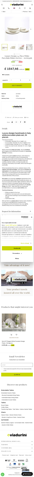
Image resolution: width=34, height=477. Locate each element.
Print (27, 117)
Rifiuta (17, 258)
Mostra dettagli (25, 243)
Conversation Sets (19, 422)
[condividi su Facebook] (21, 122)
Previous (25, 11)
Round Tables (4, 405)
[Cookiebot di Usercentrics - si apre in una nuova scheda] (21, 217)
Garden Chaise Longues (7, 422)
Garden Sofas (28, 422)
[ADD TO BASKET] (11, 334)
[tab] (17, 129)
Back (4, 11)
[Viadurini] (16, 4)
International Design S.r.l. (11, 441)
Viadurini (4, 444)
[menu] (32, 4)
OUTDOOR (5, 420)
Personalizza (16, 253)
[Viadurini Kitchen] (17, 107)
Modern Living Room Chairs (9, 417)
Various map (28, 455)
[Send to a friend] (12, 122)
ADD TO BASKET (17, 85)
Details (4, 128)
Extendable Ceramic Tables (8, 393)
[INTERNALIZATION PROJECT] (17, 464)
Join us (17, 374)
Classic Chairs (5, 415)
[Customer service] (8, 8)
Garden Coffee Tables (7, 425)
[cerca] (2, 4)
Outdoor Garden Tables (26, 409)
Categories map (14, 455)
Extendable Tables (7, 390)
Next (30, 11)
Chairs (3, 412)
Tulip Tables (16, 409)
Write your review (18, 117)
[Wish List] (16, 334)
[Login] (19, 8)
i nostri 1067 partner (11, 225)
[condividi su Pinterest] (25, 122)
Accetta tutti (17, 248)
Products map (5, 455)
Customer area (6, 448)
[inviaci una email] (3, 8)
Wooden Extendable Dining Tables (11, 395)
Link (5, 370)
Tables (3, 402)
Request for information (11, 211)
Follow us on (6, 451)
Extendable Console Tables (9, 399)
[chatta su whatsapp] (2, 474)
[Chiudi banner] (31, 217)
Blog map (21, 455)
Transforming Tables (6, 409)
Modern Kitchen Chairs (15, 415)
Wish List (9, 117)
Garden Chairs (21, 417)
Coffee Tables (4, 407)
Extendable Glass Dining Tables (10, 397)
